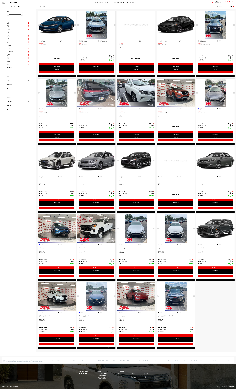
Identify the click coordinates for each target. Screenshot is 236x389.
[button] (75, 25)
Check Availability (57, 207)
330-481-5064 (229, 1)
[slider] (8, 14)
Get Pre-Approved (57, 66)
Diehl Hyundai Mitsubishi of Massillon (45, 279)
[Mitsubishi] (3, 2)
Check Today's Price (57, 63)
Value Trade (57, 69)
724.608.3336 (71, 279)
